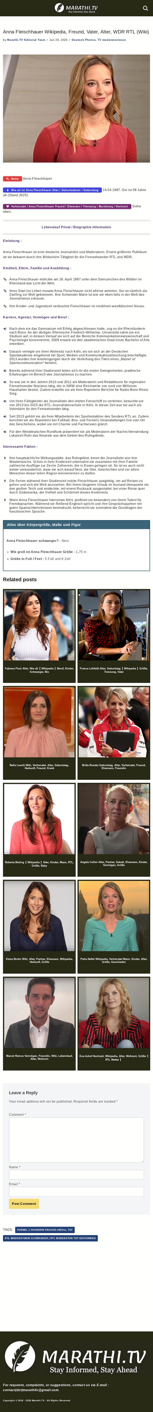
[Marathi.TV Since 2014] (76, 8)
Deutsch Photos (84, 39)
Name (14, 1167)
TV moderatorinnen (112, 39)
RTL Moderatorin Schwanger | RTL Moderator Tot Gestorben (50, 1238)
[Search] (145, 8)
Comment (17, 1114)
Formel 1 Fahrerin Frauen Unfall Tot (45, 1230)
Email (14, 1184)
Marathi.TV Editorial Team (26, 39)
